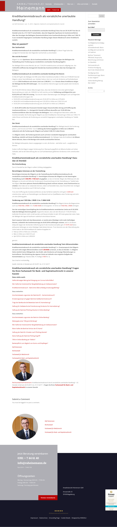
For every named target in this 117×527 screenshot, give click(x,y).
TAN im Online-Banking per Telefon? (23, 340)
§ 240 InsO (70, 192)
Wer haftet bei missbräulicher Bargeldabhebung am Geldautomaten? (34, 284)
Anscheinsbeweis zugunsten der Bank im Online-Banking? (30, 317)
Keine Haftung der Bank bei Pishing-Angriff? (26, 336)
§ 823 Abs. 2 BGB (30, 200)
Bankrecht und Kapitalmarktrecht (50, 24)
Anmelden (96, 34)
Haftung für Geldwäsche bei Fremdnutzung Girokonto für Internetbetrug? (36, 306)
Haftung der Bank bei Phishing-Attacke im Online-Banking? (31, 310)
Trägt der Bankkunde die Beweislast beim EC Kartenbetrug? (31, 302)
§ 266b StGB (45, 200)
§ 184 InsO (35, 179)
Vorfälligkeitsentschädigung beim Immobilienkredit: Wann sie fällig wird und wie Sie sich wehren (96, 47)
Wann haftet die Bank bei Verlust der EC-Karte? (27, 328)
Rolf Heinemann (19, 24)
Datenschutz (43, 518)
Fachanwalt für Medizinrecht (20, 354)
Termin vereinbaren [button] (48, 498)
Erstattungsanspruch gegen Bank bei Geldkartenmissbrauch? (32, 299)
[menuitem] (48, 5)
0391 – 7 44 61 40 (28, 458)
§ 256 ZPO (28, 179)
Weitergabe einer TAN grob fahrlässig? (24, 321)
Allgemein (37, 24)
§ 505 (44, 257)
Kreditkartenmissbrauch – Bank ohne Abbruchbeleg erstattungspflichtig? (35, 288)
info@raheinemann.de (32, 463)
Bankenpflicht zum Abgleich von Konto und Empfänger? (30, 343)
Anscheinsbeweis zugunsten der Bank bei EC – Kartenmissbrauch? (33, 295)
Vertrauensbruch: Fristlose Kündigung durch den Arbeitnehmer (96, 67)
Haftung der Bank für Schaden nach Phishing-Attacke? (29, 332)
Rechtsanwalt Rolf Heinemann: (22, 382)
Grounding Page (54, 518)
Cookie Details (65, 518)
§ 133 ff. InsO (68, 225)
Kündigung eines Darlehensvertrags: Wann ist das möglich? (96, 75)
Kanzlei (62, 24)
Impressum (34, 518)
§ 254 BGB (45, 250)
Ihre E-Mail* (91, 27)
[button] (102, 16)
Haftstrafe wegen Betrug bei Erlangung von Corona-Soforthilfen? (33, 280)
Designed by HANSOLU (79, 518)
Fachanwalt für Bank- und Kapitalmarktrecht (42, 271)
